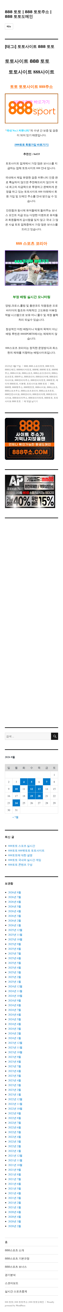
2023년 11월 (15, 1047)
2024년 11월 (15, 991)
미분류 (22, 383)
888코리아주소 (22, 380)
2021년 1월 (14, 1207)
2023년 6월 (14, 1071)
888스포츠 (27, 373)
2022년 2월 (14, 1146)
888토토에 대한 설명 (20, 855)
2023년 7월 (14, 1066)
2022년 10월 (15, 1108)
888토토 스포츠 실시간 (21, 845)
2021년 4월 (14, 1193)
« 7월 (15, 817)
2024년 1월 (14, 1038)
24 (16, 803)
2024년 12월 (15, 986)
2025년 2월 (14, 977)
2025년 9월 (14, 944)
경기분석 (10, 1275)
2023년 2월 (14, 1089)
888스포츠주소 (12, 390)
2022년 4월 (14, 1136)
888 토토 (49, 366)
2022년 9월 (14, 1113)
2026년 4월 (14, 911)
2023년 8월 (14, 1061)
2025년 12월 (15, 930)
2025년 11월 (15, 934)
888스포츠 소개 (14, 1250)
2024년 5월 (14, 1019)
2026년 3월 (14, 915)
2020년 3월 (14, 1221)
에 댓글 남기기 (31, 401)
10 (16, 789)
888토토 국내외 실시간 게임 (24, 860)
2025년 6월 (14, 958)
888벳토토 (29, 387)
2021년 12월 (15, 1155)
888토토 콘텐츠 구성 (20, 864)
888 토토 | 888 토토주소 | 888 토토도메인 (28, 14)
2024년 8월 (14, 1005)
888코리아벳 (42, 376)
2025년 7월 (14, 953)
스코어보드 (11, 1283)
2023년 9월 (14, 1056)
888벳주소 (17, 387)
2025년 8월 (14, 948)
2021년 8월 (14, 1174)
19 (31, 796)
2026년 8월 (14, 892)
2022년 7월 (14, 1122)
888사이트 (15, 373)
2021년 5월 (14, 1188)
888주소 (19, 376)
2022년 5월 (14, 1132)
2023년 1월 (14, 1094)
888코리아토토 (38, 380)
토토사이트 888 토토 (27, 61)
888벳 (35, 369)
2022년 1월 (14, 1151)
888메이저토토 (23, 369)
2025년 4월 (14, 967)
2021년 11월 (15, 1160)
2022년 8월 (14, 1118)
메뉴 (9, 26)
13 (39, 789)
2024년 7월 (14, 1009)
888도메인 (10, 369)
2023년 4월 (14, 1080)
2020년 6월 (14, 1212)
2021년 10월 (15, 1165)
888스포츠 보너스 (16, 1266)
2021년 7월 (14, 1179)
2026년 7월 (14, 897)
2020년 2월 (14, 1226)
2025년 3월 (14, 972)
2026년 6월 (14, 901)
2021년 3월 (14, 1198)
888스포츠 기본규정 (17, 1258)
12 (31, 789)
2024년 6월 (14, 1014)
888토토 (51, 380)
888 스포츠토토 (36, 366)
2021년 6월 (14, 1183)
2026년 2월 (14, 920)
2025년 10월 (15, 939)
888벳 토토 (45, 369)
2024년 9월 (14, 1000)
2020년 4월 (14, 1216)
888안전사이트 (12, 394)
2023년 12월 (15, 1042)
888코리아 (29, 376)
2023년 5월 (14, 1075)
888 (26, 366)
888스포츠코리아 (42, 373)
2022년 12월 (15, 1099)
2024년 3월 (14, 1028)
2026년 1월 (14, 925)
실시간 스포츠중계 (16, 1291)
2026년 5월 (14, 906)
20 (39, 796)
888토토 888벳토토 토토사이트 (26, 850)
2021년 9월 (14, 1169)
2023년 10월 (15, 1052)
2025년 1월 (14, 981)
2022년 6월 (14, 1127)
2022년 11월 (15, 1104)
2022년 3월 (14, 1141)
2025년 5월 (14, 962)
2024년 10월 (15, 995)
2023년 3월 (14, 1085)
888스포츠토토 (46, 390)
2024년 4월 (14, 1024)
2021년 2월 (14, 1202)
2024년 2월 (14, 1033)
